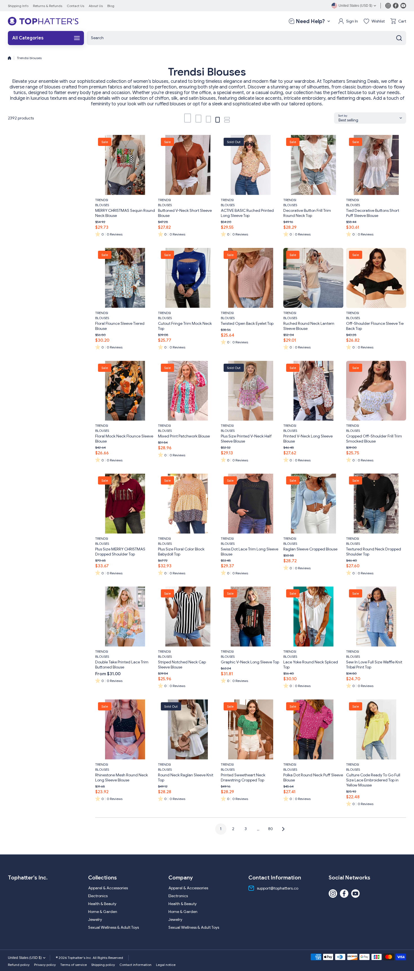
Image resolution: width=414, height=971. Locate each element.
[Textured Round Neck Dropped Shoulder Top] (376, 504)
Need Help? (310, 21)
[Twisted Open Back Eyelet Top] (251, 278)
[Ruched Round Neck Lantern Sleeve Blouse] (313, 278)
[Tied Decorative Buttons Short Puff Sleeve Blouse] (376, 165)
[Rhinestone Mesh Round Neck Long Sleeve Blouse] (125, 729)
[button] (398, 21)
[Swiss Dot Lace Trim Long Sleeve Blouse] (251, 504)
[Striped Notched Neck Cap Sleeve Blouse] (188, 616)
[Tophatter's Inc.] (43, 21)
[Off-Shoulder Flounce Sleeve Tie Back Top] (376, 278)
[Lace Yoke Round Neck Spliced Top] (313, 616)
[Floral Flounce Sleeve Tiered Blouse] (125, 278)
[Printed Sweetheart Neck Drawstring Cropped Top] (251, 729)
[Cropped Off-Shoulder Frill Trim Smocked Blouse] (376, 391)
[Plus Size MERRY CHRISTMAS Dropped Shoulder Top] (125, 504)
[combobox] (246, 38)
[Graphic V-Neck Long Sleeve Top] (251, 616)
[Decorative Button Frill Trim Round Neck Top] (313, 165)
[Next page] (281, 829)
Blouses (102, 205)
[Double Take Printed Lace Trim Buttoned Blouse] (125, 616)
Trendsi (101, 200)
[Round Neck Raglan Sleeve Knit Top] (188, 729)
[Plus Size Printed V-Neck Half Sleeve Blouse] (251, 391)
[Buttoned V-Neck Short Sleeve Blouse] (188, 165)
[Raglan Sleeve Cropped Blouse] (313, 504)
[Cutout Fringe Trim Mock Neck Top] (188, 278)
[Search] (399, 38)
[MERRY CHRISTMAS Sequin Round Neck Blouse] (125, 165)
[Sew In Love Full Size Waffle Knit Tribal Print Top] (376, 616)
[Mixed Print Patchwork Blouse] (188, 391)
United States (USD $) (25, 958)
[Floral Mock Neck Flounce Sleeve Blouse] (125, 391)
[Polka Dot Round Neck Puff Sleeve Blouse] (313, 729)
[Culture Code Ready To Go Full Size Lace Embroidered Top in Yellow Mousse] (376, 729)
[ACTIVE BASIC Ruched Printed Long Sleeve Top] (251, 165)
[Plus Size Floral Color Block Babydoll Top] (188, 504)
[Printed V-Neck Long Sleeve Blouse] (313, 391)
